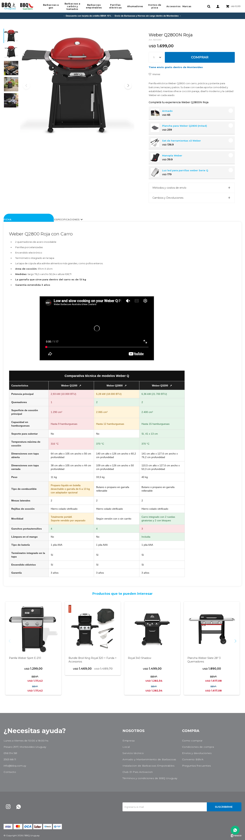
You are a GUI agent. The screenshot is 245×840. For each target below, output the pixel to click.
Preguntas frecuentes (196, 765)
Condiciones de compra (198, 746)
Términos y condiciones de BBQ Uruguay (149, 778)
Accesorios (173, 6)
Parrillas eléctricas (115, 6)
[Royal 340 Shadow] (152, 629)
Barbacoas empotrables (94, 6)
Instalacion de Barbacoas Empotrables (148, 765)
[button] (208, 6)
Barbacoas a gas (51, 6)
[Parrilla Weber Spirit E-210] (33, 629)
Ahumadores (135, 6)
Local (126, 746)
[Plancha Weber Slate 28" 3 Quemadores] (211, 629)
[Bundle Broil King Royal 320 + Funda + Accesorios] (93, 629)
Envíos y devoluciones (197, 753)
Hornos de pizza (154, 6)
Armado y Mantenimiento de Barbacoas (149, 759)
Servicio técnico (133, 753)
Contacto (10, 772)
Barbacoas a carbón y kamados (72, 6)
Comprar (199, 57)
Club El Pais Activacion (137, 772)
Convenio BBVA (193, 759)
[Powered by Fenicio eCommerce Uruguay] (236, 835)
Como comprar (192, 740)
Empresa (128, 740)
